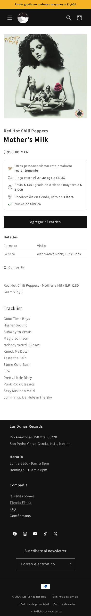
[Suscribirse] (69, 564)
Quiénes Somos (22, 496)
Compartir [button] (16, 267)
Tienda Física (21, 502)
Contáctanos (20, 515)
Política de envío (64, 604)
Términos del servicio (65, 596)
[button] (9, 17)
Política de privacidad (35, 604)
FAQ (13, 509)
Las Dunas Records (34, 596)
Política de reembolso (48, 611)
